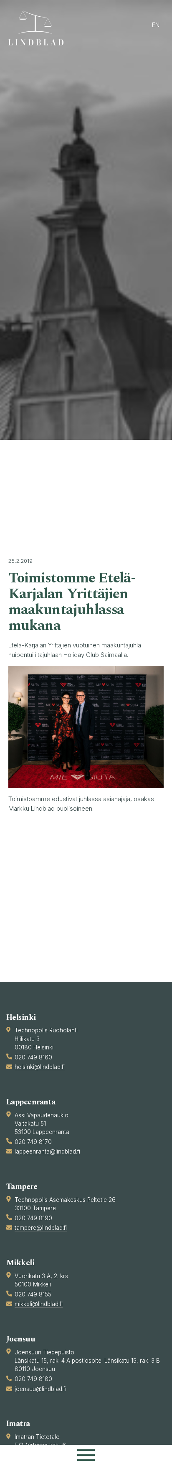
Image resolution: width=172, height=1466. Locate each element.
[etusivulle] (39, 27)
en (155, 24)
